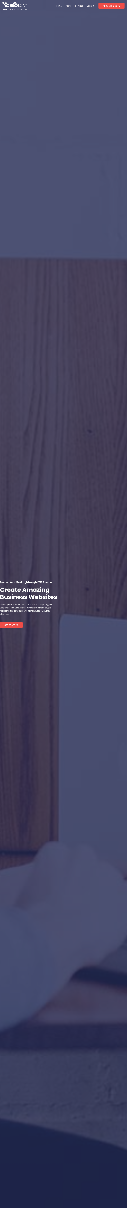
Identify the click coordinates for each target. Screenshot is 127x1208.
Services (79, 5)
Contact (90, 5)
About (68, 5)
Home (59, 5)
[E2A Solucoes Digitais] (14, 5)
